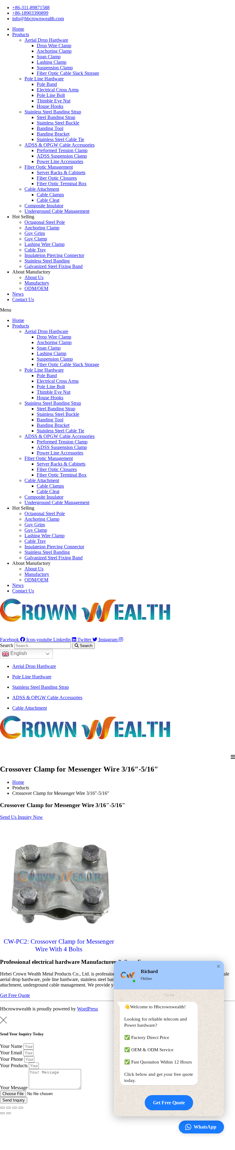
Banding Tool (50, 128)
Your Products (14, 1065)
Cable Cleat (48, 200)
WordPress (87, 1008)
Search (6, 645)
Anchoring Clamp (54, 51)
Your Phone (12, 1059)
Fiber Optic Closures (57, 178)
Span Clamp (49, 56)
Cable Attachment (41, 189)
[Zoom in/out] (20, 1108)
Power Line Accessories (60, 161)
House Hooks (50, 106)
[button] (117, 310)
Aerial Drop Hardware (46, 40)
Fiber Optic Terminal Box (62, 183)
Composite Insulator (43, 205)
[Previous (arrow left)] (2, 1113)
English (18, 653)
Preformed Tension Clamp (62, 150)
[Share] (8, 1108)
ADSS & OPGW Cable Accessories (59, 145)
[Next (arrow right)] (8, 1113)
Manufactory (36, 283)
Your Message (14, 1087)
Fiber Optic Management (48, 167)
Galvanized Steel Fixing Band (53, 266)
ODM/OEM (36, 288)
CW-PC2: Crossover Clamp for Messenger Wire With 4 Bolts (59, 945)
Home (18, 29)
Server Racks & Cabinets (61, 172)
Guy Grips (34, 233)
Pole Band (47, 84)
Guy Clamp (35, 238)
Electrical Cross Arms (58, 89)
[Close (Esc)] (2, 1108)
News (18, 294)
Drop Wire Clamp (54, 45)
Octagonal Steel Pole (44, 222)
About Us (33, 277)
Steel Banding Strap (56, 117)
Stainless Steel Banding (47, 260)
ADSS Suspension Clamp (62, 156)
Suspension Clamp (55, 67)
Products (20, 34)
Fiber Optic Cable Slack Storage (68, 73)
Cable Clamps (50, 194)
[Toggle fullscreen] (14, 1108)
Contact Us (23, 299)
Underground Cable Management (56, 211)
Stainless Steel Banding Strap (52, 111)
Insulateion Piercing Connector (54, 255)
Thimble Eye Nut (53, 100)
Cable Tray (35, 249)
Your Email (11, 1052)
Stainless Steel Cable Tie (60, 139)
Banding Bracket (53, 133)
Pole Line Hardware (44, 78)
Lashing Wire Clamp (44, 244)
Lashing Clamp (51, 62)
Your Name (12, 1046)
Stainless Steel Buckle (58, 122)
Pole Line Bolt (51, 95)
